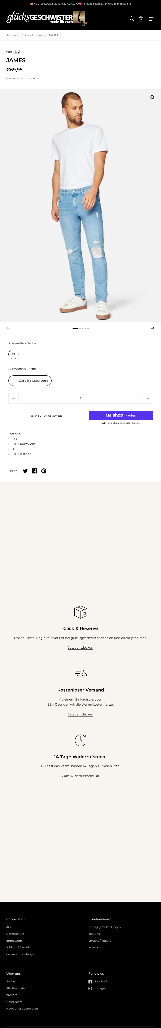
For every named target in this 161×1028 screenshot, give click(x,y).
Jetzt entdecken (80, 647)
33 (13, 354)
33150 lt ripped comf (33, 381)
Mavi (16, 52)
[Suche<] (132, 18)
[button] (153, 328)
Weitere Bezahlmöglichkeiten (121, 423)
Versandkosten (35, 78)
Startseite (12, 35)
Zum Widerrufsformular (80, 776)
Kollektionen (34, 35)
